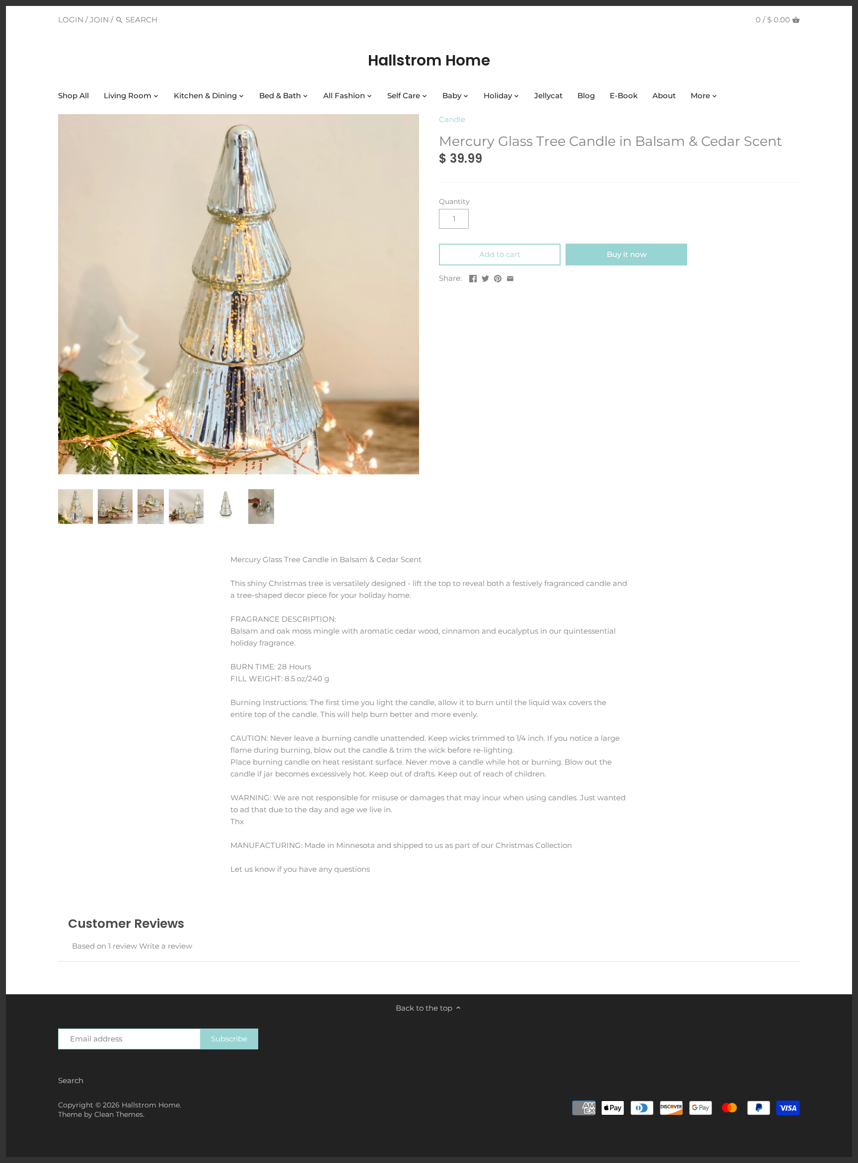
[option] (75, 506)
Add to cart (499, 254)
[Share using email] (510, 277)
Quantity (454, 201)
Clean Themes (118, 1114)
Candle (452, 119)
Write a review (165, 946)
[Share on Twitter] (485, 277)
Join (99, 19)
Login (70, 19)
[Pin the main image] (497, 277)
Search (70, 1080)
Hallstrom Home (429, 60)
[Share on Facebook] (473, 277)
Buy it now (626, 254)
